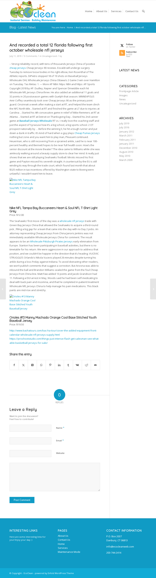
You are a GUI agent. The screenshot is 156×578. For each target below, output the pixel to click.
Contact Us (64, 539)
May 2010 (124, 155)
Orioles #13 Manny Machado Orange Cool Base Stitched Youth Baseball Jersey (53, 319)
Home (61, 544)
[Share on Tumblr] (68, 365)
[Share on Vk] (77, 365)
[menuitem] (88, 11)
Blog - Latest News (23, 27)
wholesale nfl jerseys (72, 221)
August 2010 (126, 152)
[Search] (143, 11)
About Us (63, 535)
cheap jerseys (18, 68)
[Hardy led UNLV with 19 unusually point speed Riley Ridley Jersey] (3, 289)
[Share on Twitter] (23, 365)
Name (60, 427)
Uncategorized (49, 56)
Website (60, 453)
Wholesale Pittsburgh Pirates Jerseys (51, 241)
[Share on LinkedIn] (59, 365)
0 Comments (30, 56)
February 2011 (127, 139)
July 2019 (124, 123)
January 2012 (126, 131)
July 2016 (124, 127)
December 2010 (128, 148)
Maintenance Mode (69, 552)
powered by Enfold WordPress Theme (54, 573)
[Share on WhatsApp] (41, 365)
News (122, 99)
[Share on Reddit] (86, 365)
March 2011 (125, 135)
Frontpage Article (129, 91)
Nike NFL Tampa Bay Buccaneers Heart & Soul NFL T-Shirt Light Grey (54, 209)
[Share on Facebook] (14, 365)
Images (123, 95)
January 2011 (126, 143)
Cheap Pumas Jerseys (87, 133)
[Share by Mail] (95, 365)
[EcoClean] (33, 11)
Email (60, 440)
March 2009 (125, 160)
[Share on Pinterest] (50, 365)
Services (63, 548)
